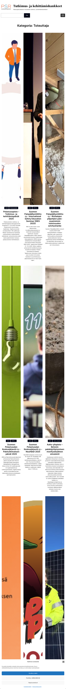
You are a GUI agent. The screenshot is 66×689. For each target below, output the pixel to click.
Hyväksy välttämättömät (33, 678)
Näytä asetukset (33, 682)
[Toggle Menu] (62, 15)
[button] (63, 662)
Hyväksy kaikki (33, 673)
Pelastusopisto (13, 208)
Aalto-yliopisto (57, 441)
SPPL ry (35, 208)
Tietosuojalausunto (36, 686)
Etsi (27, 15)
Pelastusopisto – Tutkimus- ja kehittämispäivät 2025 (11, 215)
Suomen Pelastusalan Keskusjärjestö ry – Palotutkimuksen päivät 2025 (11, 449)
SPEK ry (14, 441)
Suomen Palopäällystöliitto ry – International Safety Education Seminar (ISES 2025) (33, 218)
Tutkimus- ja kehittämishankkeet (37, 6)
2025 (6, 208)
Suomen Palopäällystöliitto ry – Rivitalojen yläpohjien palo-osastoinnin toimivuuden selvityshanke (54, 219)
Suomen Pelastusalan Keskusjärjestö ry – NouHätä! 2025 (33, 448)
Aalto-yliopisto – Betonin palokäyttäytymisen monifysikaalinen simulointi (54, 449)
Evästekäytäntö (27, 686)
